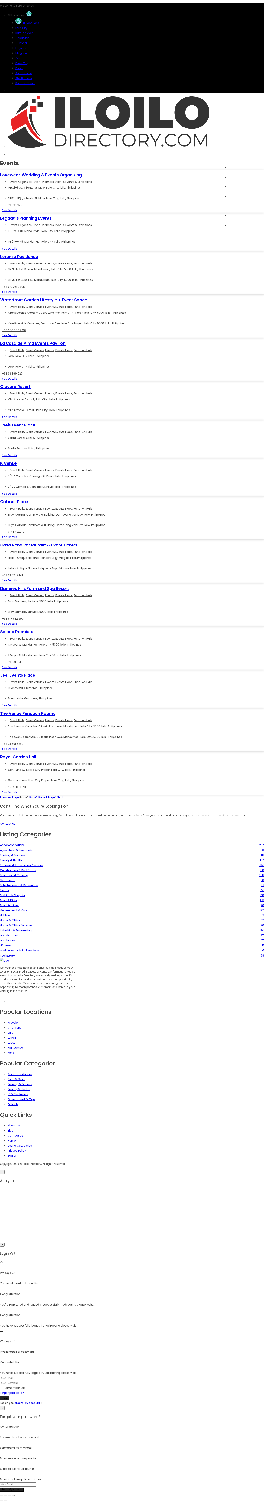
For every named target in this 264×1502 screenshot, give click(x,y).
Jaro (11, 1033)
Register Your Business (243, 216)
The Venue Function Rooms (27, 713)
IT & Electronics (18, 1094)
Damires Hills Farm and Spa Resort (34, 588)
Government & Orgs (21, 1099)
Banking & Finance (20, 1084)
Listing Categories (20, 1146)
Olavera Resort (15, 386)
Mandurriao (15, 1048)
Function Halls (83, 263)
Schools (13, 1104)
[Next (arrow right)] (5, 1500)
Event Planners (44, 182)
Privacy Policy (17, 1151)
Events (232, 196)
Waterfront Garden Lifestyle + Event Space (43, 300)
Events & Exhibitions (78, 182)
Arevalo (13, 1023)
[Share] (9, 1495)
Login (5, 1398)
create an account (27, 1403)
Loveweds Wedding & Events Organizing (41, 175)
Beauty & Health (19, 1089)
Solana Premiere (16, 632)
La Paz (12, 1038)
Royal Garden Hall (18, 757)
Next (60, 797)
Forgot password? (12, 1393)
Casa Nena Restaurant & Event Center (38, 545)
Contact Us (15, 1136)
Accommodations (20, 1074)
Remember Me (15, 1388)
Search (233, 177)
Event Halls (17, 263)
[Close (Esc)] (13, 1495)
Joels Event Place (17, 425)
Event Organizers (21, 182)
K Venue (8, 463)
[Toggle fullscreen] (5, 1495)
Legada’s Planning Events (26, 218)
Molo (11, 1053)
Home (232, 167)
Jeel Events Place (17, 675)
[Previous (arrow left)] (1, 1500)
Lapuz (11, 1043)
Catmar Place (14, 502)
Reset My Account (12, 1489)
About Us (14, 1125)
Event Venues (35, 263)
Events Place (63, 263)
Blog (231, 206)
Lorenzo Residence (19, 256)
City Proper (15, 1028)
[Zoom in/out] (1, 1495)
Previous (5, 797)
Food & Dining (17, 1079)
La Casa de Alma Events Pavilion (33, 343)
